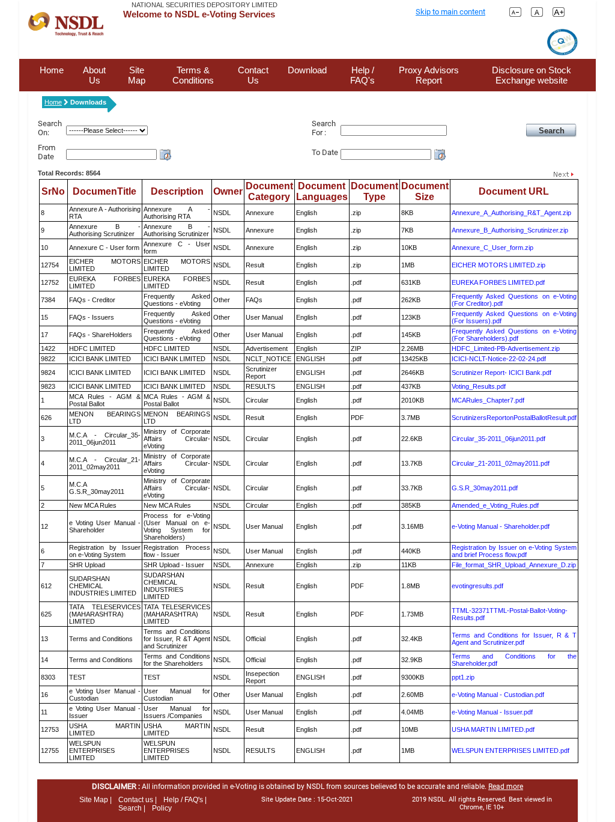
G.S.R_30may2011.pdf (485, 488)
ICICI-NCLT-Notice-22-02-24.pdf (499, 358)
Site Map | (95, 800)
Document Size (425, 191)
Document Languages (322, 191)
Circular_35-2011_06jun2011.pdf (498, 438)
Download (307, 70)
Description (177, 191)
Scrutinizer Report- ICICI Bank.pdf (501, 372)
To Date (325, 152)
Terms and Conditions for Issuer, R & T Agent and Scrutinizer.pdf (514, 639)
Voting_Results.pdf (479, 386)
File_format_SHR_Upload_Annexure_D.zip (514, 564)
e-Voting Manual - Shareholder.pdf (501, 526)
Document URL (514, 191)
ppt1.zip (463, 677)
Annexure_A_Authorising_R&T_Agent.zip (511, 212)
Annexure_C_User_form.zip (492, 247)
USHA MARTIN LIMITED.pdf (493, 729)
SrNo (53, 191)
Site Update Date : (307, 799)
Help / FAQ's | (185, 800)
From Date (46, 152)
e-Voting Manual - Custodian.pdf (498, 694)
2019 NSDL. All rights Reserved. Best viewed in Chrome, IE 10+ (482, 803)
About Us (94, 75)
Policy (162, 808)
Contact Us (253, 75)
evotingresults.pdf (477, 585)
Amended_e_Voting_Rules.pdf (495, 505)
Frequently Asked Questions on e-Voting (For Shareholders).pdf (514, 334)
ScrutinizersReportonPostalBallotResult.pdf (514, 417)
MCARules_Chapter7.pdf (488, 400)
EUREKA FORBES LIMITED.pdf (498, 282)
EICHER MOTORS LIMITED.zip (498, 265)
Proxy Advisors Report (429, 75)
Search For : (324, 128)
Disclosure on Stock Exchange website (531, 75)
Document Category (269, 191)
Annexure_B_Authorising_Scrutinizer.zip (510, 230)
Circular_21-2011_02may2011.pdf (501, 463)
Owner (228, 191)
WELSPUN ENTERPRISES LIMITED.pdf (510, 750)
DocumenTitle (104, 191)
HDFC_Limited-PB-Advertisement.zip (506, 348)
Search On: (50, 128)
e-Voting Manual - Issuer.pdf (492, 712)
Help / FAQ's (362, 75)
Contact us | (137, 800)
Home (52, 70)
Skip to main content (450, 11)
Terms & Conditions (193, 75)
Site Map (136, 75)
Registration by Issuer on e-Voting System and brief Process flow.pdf (514, 551)
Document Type (374, 191)
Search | (131, 808)
